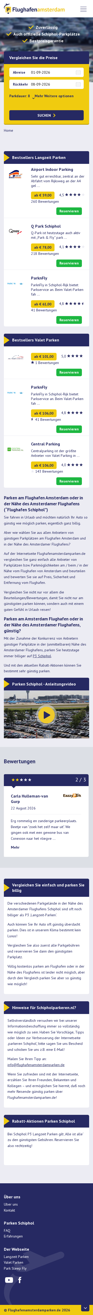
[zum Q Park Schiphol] (15, 231)
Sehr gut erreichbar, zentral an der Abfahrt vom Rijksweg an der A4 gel (57, 181)
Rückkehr (20, 84)
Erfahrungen (13, 1236)
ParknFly (39, 278)
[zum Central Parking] (15, 449)
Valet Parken (13, 1262)
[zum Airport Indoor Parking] (15, 174)
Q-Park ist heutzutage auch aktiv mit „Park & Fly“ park (55, 235)
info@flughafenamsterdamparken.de (36, 1064)
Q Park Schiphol (46, 226)
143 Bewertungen (49, 471)
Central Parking (45, 443)
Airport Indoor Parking (52, 169)
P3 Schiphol (42, 656)
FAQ (7, 1230)
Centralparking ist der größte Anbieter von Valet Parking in (55, 453)
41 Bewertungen (44, 310)
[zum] (15, 356)
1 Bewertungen (47, 362)
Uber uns (11, 1204)
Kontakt (9, 1210)
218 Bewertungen (45, 253)
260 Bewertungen (45, 201)
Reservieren (69, 211)
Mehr (15, 847)
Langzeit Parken (16, 1256)
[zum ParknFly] (15, 283)
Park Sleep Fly (15, 1268)
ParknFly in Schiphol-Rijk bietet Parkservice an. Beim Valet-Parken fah (57, 290)
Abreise (19, 72)
